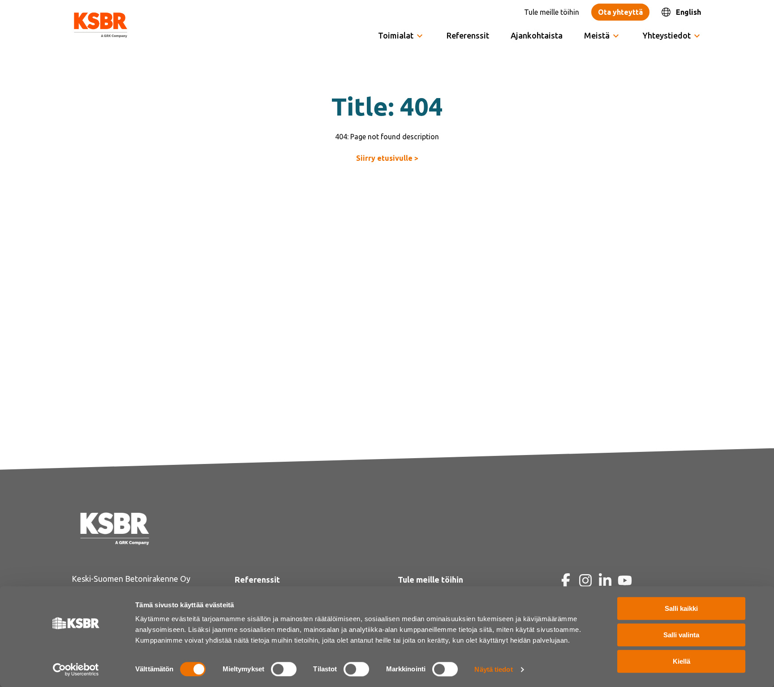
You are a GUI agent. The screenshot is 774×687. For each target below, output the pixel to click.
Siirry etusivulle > (387, 158)
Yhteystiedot (667, 35)
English (688, 12)
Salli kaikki (681, 608)
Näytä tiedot (493, 669)
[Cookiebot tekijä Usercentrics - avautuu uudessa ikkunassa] (76, 669)
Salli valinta (681, 635)
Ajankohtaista (537, 35)
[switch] (284, 669)
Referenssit (468, 35)
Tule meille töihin (551, 12)
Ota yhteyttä (620, 12)
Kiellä (681, 661)
